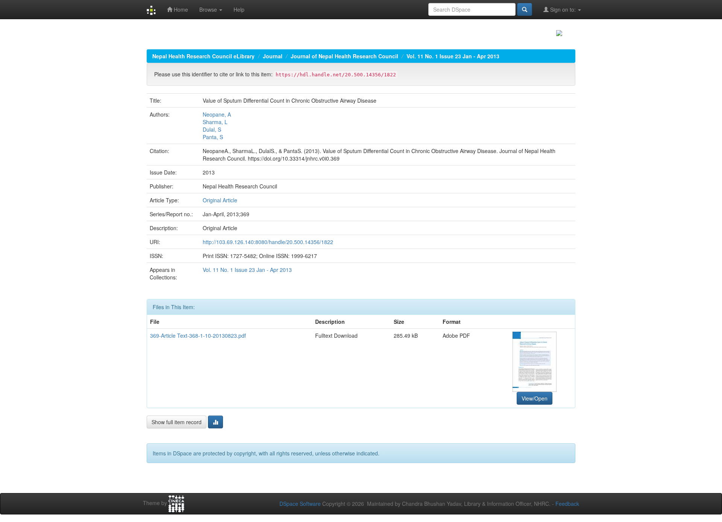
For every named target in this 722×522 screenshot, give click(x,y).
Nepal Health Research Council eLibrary (203, 56)
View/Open (535, 398)
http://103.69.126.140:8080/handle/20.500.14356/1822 (268, 242)
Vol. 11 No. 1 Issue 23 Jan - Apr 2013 (453, 56)
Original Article (220, 200)
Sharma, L (215, 122)
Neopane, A (217, 114)
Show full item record (177, 422)
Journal (272, 56)
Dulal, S (212, 129)
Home (180, 9)
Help (239, 9)
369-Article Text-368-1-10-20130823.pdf (198, 335)
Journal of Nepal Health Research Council (344, 56)
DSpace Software (300, 503)
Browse (208, 9)
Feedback (567, 503)
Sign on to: (563, 9)
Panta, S (213, 137)
